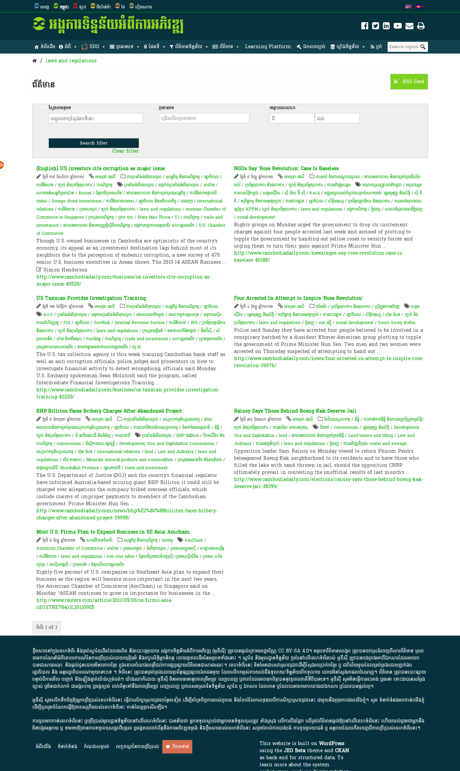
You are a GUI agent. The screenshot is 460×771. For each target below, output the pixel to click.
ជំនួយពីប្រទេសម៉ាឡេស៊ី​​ (155, 556)
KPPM (252, 209)
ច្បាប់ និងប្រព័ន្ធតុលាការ (75, 185)
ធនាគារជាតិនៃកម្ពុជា (181, 330)
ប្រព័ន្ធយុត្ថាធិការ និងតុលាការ (369, 201)
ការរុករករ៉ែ (122, 435)
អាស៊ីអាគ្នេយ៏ (59, 564)
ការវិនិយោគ (45, 185)
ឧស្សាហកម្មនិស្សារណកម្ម (181, 419)
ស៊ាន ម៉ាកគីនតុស (69, 339)
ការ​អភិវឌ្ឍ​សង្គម (339, 185)
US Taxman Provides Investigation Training (91, 298)
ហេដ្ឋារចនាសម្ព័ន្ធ (212, 548)
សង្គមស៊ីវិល (271, 193)
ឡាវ (82, 7)
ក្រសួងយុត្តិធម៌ (152, 330)
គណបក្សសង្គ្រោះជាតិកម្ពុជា (382, 185)
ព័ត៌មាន (226, 46)
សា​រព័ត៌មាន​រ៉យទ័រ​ (99, 540)
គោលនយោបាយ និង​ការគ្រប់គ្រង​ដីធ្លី (318, 435)
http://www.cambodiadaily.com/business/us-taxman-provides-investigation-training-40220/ (128, 393)
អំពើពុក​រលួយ (156, 548)
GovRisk (102, 322)
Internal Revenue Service (139, 322)
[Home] (34, 61)
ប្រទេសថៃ (80, 564)
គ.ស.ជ (314, 193)
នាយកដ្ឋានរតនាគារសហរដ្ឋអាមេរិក (102, 347)
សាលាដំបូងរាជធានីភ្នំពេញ (404, 209)
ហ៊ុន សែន (393, 314)
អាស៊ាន (209, 185)
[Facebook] (364, 27)
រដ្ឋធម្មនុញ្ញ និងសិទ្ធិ (397, 193)
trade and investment (146, 339)
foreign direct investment (77, 201)
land (149, 451)
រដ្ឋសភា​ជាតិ (112, 468)
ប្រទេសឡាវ (88, 209)
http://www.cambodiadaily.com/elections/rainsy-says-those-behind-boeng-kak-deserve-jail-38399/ (329, 483)
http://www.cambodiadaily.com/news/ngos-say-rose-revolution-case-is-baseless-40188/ (318, 256)
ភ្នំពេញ (376, 209)
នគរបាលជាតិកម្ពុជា (150, 314)
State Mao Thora (153, 217)
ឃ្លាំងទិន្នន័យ (347, 46)
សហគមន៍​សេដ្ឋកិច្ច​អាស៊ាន (55, 193)
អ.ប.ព (48, 314)
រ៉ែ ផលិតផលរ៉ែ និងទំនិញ (93, 435)
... (224, 262)
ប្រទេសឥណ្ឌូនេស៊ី (183, 548)
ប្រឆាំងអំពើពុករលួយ (139, 185)
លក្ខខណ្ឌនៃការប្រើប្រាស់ (137, 746)
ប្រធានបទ (124, 46)
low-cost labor (120, 556)
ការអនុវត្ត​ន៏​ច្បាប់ (268, 443)
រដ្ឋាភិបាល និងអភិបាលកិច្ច (157, 201)
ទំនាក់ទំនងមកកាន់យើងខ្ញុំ (401, 700)
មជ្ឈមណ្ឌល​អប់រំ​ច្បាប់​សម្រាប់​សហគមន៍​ (352, 193)
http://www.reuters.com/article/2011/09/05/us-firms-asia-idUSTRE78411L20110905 (104, 604)
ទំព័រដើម (47, 46)
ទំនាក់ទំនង (67, 746)
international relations (118, 451)
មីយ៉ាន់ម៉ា (104, 7)
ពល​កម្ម (167, 540)
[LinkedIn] (386, 27)
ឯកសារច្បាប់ (314, 46)
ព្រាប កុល (125, 217)
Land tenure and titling (370, 435)
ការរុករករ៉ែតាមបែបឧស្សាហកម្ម (155, 427)
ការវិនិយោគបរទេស (120, 201)
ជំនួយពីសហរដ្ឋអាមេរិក (107, 564)
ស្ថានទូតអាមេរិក (210, 339)
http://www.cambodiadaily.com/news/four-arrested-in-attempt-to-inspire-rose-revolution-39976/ (329, 362)
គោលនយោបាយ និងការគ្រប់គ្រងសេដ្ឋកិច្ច (156, 193)
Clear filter (125, 151)
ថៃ (123, 7)
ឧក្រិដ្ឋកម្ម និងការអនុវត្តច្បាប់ (261, 201)
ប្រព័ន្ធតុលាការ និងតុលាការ (264, 185)
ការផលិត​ (279, 427)
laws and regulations (71, 61)
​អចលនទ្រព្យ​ (298, 427)
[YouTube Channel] (398, 27)
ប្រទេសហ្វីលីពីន (186, 556)
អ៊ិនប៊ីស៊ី (206, 330)
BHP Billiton (187, 435)
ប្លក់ (379, 46)
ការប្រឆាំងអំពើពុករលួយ (144, 177)
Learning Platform (268, 46)
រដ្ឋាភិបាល (211, 177)
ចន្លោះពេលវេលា (282, 108)
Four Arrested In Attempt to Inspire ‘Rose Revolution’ (298, 298)
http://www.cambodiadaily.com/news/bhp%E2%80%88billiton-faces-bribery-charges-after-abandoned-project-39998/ (127, 514)
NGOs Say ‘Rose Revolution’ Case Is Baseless (286, 168)
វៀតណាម (143, 7)
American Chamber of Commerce (69, 548)
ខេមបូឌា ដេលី (105, 177)
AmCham (194, 540)
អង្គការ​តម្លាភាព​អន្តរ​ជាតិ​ (151, 225)
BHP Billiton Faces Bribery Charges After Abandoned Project (109, 411)
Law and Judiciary (176, 451)
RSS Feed (412, 81)
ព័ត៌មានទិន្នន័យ (188, 46)
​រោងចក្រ (187, 201)
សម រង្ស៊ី (325, 322)
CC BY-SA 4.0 (293, 651)
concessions (69, 443)
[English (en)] (408, 7)
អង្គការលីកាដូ (357, 209)
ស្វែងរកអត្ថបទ (59, 108)
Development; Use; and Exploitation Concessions (167, 443)
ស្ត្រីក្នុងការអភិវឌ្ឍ (387, 306)
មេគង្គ (44, 7)
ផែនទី (154, 46)
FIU (66, 322)
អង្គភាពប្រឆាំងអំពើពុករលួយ (178, 185)
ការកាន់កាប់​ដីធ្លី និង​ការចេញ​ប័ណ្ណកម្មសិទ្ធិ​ (393, 419)
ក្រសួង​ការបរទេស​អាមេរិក (54, 347)
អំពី (68, 46)
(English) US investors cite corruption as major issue (100, 168)
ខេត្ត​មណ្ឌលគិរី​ (46, 468)
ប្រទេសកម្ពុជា (132, 548)
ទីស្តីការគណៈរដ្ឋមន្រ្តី (100, 443)
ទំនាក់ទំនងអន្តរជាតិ (196, 427)
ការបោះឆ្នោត (295, 201)
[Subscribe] (409, 27)
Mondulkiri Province (79, 468)
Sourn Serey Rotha (396, 322)
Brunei (84, 193)
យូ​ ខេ (136, 347)
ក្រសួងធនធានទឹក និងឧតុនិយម (199, 459)
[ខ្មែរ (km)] (419, 7)
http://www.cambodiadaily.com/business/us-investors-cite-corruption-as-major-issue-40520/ (123, 280)
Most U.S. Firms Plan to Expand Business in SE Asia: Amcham (113, 532)
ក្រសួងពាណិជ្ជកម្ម (101, 217)
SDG (94, 46)
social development (256, 217)
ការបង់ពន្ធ (93, 339)
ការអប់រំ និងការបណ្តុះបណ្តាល (338, 177)
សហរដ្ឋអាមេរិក (183, 225)
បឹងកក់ (324, 427)
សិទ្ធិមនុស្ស (336, 201)
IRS (194, 322)
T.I (176, 217)
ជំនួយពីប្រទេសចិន (109, 193)
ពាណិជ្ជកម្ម (104, 185)
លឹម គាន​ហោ (72, 459)
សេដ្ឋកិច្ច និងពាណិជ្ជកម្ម (183, 177)
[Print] (421, 27)
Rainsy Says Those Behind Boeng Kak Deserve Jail (295, 411)
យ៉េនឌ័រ (321, 306)
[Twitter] (375, 27)
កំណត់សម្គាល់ (96, 746)
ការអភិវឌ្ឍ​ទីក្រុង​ (355, 443)
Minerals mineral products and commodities (129, 459)
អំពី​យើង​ (43, 746)
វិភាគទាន (180, 746)
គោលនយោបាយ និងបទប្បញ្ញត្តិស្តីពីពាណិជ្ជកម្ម (96, 225)
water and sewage (388, 443)
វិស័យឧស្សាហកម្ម (337, 419)
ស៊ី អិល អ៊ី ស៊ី (295, 193)
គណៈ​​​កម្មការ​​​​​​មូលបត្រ (184, 314)
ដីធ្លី (217, 427)
